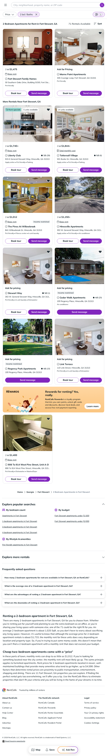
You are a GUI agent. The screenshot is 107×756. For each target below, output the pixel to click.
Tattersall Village (69, 155)
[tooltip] (10, 74)
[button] (36, 14)
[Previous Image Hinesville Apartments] (59, 194)
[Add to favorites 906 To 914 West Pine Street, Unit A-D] (48, 418)
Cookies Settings (91, 723)
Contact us (7, 707)
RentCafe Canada (46, 702)
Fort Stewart (43, 492)
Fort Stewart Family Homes (22, 78)
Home (20, 492)
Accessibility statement (94, 718)
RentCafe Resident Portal (49, 723)
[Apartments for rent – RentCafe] (9, 690)
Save (52, 749)
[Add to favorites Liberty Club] (48, 109)
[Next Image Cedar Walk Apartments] (99, 265)
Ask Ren (70, 749)
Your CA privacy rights (94, 713)
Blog (4, 718)
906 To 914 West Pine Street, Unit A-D (28, 464)
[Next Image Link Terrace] (99, 337)
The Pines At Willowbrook (21, 226)
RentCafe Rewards (47, 707)
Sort (100, 23)
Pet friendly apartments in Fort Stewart (19, 544)
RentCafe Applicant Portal (50, 718)
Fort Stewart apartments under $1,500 (72, 515)
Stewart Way (15, 293)
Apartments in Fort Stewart (14, 515)
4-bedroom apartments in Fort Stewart (19, 532)
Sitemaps (6, 728)
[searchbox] (58, 5)
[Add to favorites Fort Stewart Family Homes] (48, 32)
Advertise (6, 723)
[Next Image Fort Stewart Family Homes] (47, 47)
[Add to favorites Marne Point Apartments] (100, 32)
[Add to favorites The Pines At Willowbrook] (48, 180)
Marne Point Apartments (73, 74)
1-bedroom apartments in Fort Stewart (19, 521)
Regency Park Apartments (22, 368)
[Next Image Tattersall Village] (99, 123)
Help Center (7, 713)
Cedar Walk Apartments (72, 297)
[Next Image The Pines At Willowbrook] (47, 194)
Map (38, 749)
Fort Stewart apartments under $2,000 (72, 521)
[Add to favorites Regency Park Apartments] (48, 322)
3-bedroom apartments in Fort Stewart (19, 527)
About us (6, 702)
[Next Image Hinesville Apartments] (99, 194)
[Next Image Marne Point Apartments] (99, 47)
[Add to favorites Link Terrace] (100, 322)
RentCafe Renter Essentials (50, 713)
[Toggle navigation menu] (5, 5)
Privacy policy (90, 707)
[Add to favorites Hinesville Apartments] (100, 180)
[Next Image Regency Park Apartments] (47, 337)
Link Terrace (66, 364)
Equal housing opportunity (15, 741)
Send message (39, 93)
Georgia (30, 492)
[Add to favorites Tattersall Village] (100, 109)
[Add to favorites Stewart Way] (48, 251)
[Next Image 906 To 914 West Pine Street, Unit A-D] (47, 432)
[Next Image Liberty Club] (47, 123)
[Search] (102, 5)
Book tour (16, 93)
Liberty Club (14, 155)
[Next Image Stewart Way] (47, 265)
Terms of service (91, 702)
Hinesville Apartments (71, 226)
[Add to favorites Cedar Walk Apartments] (100, 251)
